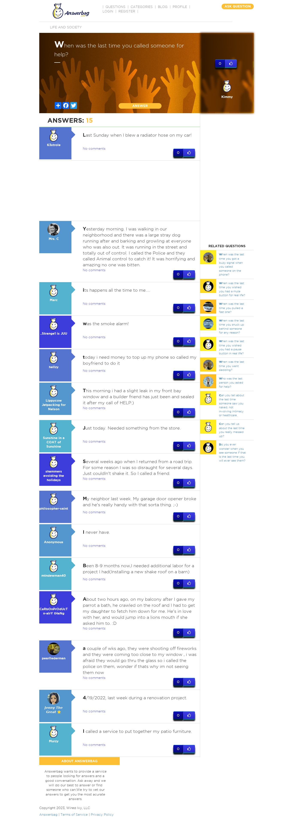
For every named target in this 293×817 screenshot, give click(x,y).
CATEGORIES (142, 7)
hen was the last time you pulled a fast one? (231, 307)
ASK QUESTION (238, 6)
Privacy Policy (102, 814)
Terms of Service (74, 814)
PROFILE (180, 7)
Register (126, 11)
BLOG (163, 7)
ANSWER (140, 106)
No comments (94, 148)
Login (108, 11)
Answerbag (48, 814)
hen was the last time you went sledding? (231, 365)
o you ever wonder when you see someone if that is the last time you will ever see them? (232, 452)
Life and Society (66, 27)
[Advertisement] (119, 191)
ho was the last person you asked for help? (231, 382)
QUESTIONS (115, 7)
